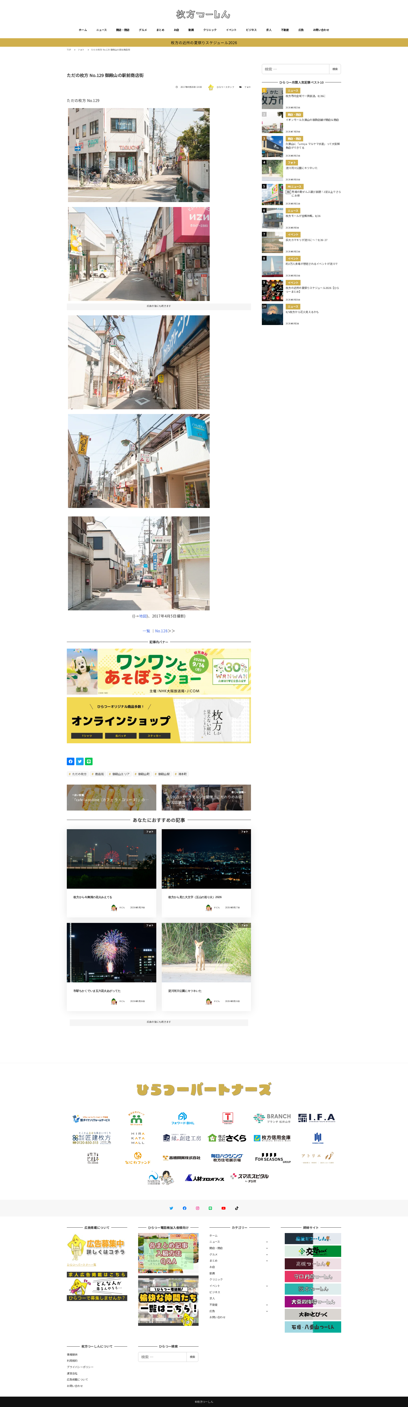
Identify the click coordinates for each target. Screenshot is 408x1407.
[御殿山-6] (139, 153)
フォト (247, 87)
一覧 (146, 630)
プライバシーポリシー (80, 1367)
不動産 (285, 30)
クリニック (210, 30)
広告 (301, 30)
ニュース (101, 30)
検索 (335, 69)
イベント (231, 30)
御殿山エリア (120, 774)
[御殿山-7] (139, 252)
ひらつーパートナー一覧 (81, 1264)
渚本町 (182, 774)
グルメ (143, 30)
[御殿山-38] (139, 561)
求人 (269, 30)
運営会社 (72, 1373)
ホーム (83, 30)
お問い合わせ (321, 30)
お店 (176, 30)
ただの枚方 (79, 774)
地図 (143, 615)
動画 (191, 30)
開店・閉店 (122, 30)
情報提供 (72, 1354)
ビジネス (251, 30)
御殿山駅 (163, 774)
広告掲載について (77, 1379)
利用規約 (72, 1360)
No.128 (161, 630)
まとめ (160, 30)
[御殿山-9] (139, 360)
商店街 (99, 774)
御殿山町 (143, 774)
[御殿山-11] (139, 459)
